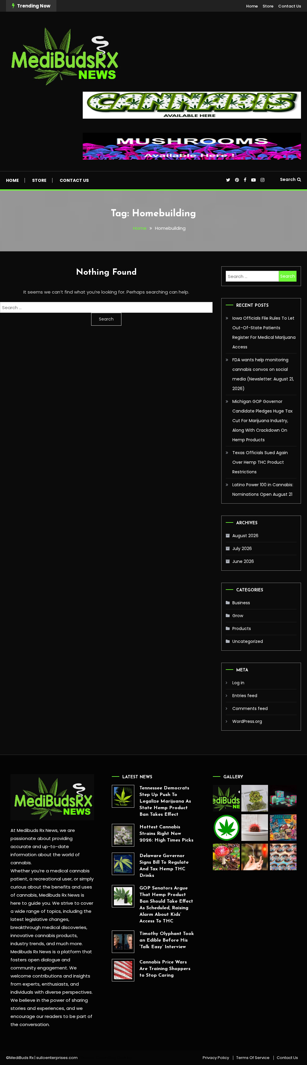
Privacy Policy (216, 1058)
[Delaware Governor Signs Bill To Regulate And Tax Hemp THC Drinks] (123, 864)
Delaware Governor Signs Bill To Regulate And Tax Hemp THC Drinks (164, 865)
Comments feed (250, 708)
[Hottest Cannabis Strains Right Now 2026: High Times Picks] (123, 835)
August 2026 (245, 536)
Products (241, 629)
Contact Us (289, 6)
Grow (237, 616)
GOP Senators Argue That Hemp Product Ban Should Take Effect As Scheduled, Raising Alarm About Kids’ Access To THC (166, 905)
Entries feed (244, 696)
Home (252, 6)
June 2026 (243, 561)
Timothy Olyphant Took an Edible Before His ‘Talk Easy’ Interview (166, 940)
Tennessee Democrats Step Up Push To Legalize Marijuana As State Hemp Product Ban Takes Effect (165, 801)
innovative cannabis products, (44, 935)
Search (288, 179)
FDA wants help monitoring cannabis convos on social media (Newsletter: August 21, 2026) (263, 374)
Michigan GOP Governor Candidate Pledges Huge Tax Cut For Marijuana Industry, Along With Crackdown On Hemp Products (262, 420)
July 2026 (242, 549)
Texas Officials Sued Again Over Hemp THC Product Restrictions (260, 462)
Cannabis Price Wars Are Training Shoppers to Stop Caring (164, 969)
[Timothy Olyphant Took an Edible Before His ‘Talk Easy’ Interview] (123, 941)
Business (241, 603)
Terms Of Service (253, 1058)
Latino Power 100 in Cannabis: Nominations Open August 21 (262, 489)
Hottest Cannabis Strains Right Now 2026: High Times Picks (166, 834)
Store (268, 6)
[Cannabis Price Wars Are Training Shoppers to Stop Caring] (123, 970)
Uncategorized (247, 641)
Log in (238, 683)
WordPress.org (247, 721)
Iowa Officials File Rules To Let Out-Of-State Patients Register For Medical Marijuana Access (264, 332)
